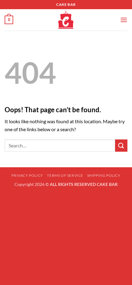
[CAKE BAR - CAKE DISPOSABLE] (66, 20)
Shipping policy (104, 175)
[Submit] (121, 145)
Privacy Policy (27, 175)
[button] (9, 19)
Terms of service (65, 175)
